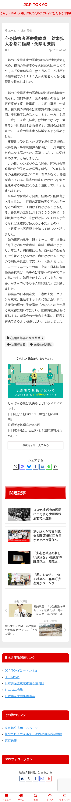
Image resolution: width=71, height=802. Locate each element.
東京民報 (11, 740)
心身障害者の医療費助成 (27, 338)
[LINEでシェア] (49, 467)
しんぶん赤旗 (14, 689)
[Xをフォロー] (29, 778)
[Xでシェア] (16, 467)
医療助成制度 (43, 344)
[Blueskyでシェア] (29, 467)
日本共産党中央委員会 (20, 696)
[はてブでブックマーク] (42, 467)
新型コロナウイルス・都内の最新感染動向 (33, 734)
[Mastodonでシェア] (22, 467)
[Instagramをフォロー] (42, 778)
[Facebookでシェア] (35, 467)
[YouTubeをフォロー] (49, 778)
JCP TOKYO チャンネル (21, 670)
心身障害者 (17, 344)
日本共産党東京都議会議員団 (24, 683)
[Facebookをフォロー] (35, 778)
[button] (55, 467)
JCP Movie (12, 677)
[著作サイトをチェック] (22, 778)
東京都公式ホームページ (21, 728)
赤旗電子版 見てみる (35, 445)
